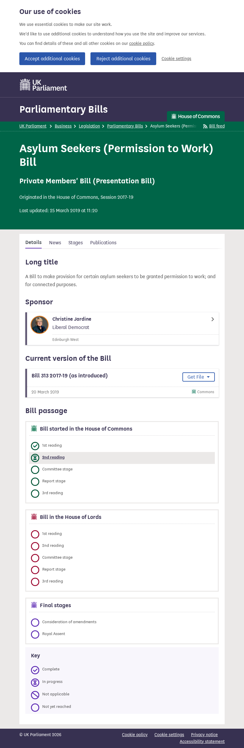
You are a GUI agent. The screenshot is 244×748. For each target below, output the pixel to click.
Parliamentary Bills (63, 109)
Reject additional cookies (123, 59)
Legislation (89, 126)
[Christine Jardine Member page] (122, 328)
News (55, 242)
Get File (196, 377)
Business (63, 126)
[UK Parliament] (43, 84)
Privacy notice (204, 734)
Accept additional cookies (52, 59)
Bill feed (217, 126)
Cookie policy (135, 734)
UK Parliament (32, 126)
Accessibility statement (202, 741)
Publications (103, 242)
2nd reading (53, 457)
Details (33, 242)
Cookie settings (176, 58)
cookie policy (141, 43)
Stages (75, 242)
